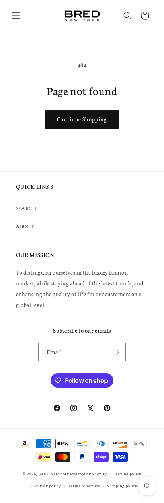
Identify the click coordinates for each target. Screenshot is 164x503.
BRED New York (53, 473)
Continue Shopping (82, 119)
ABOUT (25, 225)
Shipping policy (122, 486)
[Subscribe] (116, 352)
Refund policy (128, 474)
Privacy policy (47, 486)
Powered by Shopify (88, 473)
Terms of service (84, 486)
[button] (16, 15)
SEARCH (26, 207)
